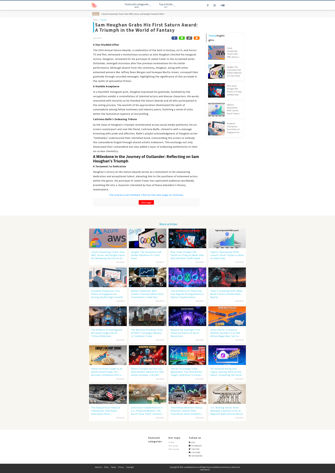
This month (173, 449)
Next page (146, 202)
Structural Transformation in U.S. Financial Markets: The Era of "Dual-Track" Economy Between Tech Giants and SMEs (147, 410)
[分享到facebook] (175, 38)
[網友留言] (197, 38)
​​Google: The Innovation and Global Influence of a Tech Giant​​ (146, 255)
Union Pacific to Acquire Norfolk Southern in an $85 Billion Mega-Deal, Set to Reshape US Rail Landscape (225, 333)
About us (98, 467)
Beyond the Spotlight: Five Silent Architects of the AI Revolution (185, 333)
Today (171, 442)
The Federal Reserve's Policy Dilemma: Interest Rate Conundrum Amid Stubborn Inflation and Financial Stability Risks (186, 410)
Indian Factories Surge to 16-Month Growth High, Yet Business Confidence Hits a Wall (107, 371)
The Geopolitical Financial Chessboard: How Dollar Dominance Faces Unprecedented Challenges (106, 410)
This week (173, 445)
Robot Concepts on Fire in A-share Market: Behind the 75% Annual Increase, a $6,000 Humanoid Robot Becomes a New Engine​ (147, 371)
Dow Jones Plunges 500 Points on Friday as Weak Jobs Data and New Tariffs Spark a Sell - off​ (187, 255)
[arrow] (100, 5)
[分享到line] (182, 38)
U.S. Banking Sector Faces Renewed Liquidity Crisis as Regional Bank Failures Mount (226, 410)
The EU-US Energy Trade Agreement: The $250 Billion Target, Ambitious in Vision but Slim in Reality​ (186, 371)
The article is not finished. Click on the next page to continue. (146, 194)
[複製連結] (189, 38)
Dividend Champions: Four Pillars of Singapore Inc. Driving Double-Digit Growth (107, 294)
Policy (106, 467)
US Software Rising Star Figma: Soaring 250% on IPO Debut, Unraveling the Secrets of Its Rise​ (227, 371)
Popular (103, 19)
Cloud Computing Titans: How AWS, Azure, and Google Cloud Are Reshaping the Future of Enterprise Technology (134, 13)
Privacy (121, 467)
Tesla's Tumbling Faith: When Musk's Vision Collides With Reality (226, 294)
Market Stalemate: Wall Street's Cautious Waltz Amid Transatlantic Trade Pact (147, 294)
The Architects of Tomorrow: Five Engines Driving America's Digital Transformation (187, 294)
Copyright (130, 467)
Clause (113, 467)
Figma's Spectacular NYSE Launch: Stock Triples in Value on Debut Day (227, 255)
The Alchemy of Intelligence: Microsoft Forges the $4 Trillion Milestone (107, 333)
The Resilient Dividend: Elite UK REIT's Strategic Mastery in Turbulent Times (147, 333)
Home (95, 19)
